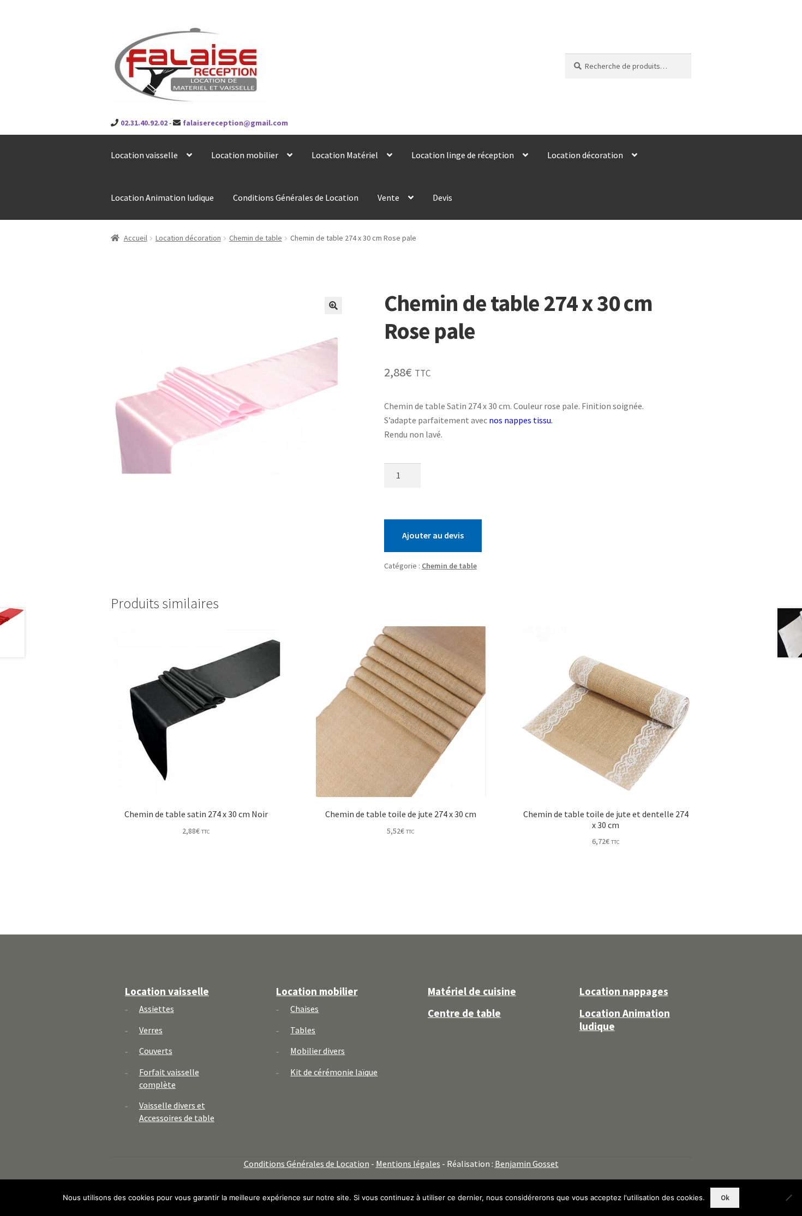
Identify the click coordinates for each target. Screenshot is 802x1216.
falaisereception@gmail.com (235, 123)
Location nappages (623, 991)
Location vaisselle (144, 154)
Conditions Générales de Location (295, 197)
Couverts (155, 1050)
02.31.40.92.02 (144, 123)
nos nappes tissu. (521, 420)
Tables (302, 1030)
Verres (151, 1030)
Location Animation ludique (162, 197)
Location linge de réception (462, 154)
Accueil (135, 238)
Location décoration (585, 154)
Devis (442, 197)
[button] (333, 305)
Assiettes (156, 1008)
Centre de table (464, 1013)
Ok (725, 1197)
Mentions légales (408, 1163)
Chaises (304, 1008)
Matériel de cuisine (472, 991)
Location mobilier (244, 154)
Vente (388, 197)
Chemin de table (255, 238)
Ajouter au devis (433, 535)
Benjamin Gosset (527, 1163)
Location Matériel (345, 154)
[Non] (788, 1197)
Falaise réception (171, 33)
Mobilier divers (317, 1050)
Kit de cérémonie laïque (334, 1072)
